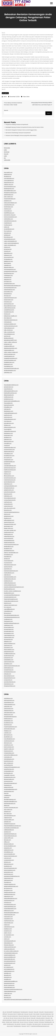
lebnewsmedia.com (9, 779)
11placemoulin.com (9, 441)
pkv (5, 158)
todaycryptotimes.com (10, 947)
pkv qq (4, 1012)
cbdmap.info (7, 409)
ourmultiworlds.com (9, 178)
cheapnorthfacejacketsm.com (12, 767)
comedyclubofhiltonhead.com (12, 595)
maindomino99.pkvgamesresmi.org (40, 1026)
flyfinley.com (7, 425)
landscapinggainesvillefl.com (11, 912)
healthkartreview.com (9, 894)
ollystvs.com (7, 514)
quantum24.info (8, 566)
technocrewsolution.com (10, 217)
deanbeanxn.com (8, 411)
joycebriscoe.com (8, 722)
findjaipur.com (7, 730)
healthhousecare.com (9, 892)
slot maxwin (36, 1014)
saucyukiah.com (8, 172)
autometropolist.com (9, 854)
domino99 (9, 1012)
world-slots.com (8, 417)
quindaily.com (7, 973)
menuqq (31, 1022)
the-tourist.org (8, 231)
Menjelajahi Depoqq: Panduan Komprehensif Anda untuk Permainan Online (25, 127)
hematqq (41, 1022)
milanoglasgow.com (9, 328)
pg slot (31, 1014)
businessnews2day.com (10, 577)
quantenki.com (8, 568)
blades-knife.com (8, 528)
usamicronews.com (9, 661)
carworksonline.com (9, 204)
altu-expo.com (8, 813)
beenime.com (7, 603)
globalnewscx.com (8, 516)
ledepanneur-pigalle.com (10, 316)
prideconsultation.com (10, 427)
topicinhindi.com (8, 389)
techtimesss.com (8, 206)
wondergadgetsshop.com (10, 789)
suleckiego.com (8, 372)
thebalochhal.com (8, 710)
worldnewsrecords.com (10, 579)
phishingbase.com (8, 667)
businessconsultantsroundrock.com (13, 989)
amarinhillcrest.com (9, 229)
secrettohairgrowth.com (10, 287)
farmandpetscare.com (10, 498)
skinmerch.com (8, 743)
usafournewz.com (8, 708)
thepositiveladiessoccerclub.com (12, 825)
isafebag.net (7, 235)
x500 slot (5, 1014)
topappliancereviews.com (10, 358)
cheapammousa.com (9, 823)
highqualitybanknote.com (10, 898)
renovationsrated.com (9, 961)
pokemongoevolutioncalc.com (12, 665)
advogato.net (7, 233)
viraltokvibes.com (8, 219)
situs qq (26, 1014)
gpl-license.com (8, 888)
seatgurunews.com (9, 791)
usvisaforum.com (8, 745)
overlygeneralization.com (10, 486)
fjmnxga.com (7, 295)
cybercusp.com (8, 993)
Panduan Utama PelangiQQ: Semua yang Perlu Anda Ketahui (21, 135)
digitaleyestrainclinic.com (10, 348)
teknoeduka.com (8, 943)
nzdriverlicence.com (9, 926)
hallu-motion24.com (9, 332)
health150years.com (9, 213)
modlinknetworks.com (9, 653)
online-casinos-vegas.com (11, 352)
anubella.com (7, 979)
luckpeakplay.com (8, 659)
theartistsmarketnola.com (10, 320)
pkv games (5, 93)
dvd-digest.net (8, 318)
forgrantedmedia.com (9, 198)
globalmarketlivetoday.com (11, 886)
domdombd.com (8, 639)
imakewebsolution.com (10, 419)
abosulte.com (7, 975)
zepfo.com (7, 939)
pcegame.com (8, 931)
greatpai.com (7, 831)
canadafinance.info (9, 310)
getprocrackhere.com (9, 643)
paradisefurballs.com (9, 461)
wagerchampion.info (9, 542)
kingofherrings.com (9, 273)
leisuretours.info (8, 494)
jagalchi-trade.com (9, 749)
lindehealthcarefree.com (10, 393)
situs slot (39, 1016)
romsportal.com (8, 680)
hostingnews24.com (9, 900)
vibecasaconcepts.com (10, 564)
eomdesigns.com (8, 554)
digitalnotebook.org (9, 451)
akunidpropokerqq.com (10, 799)
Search (6, 110)
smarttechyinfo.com (9, 449)
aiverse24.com (8, 977)
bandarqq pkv (16, 1012)
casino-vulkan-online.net (10, 342)
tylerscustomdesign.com (10, 202)
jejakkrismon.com (8, 261)
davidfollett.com (8, 737)
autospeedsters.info (9, 540)
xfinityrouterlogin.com (9, 354)
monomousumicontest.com (11, 544)
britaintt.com (7, 995)
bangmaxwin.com (8, 299)
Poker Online (26, 96)
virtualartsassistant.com (10, 597)
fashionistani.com (8, 878)
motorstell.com (8, 211)
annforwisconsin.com (9, 728)
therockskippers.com (9, 334)
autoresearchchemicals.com (11, 368)
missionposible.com (9, 350)
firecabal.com (7, 882)
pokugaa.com (7, 674)
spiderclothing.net (8, 787)
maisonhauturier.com (9, 914)
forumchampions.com (10, 186)
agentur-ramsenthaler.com (11, 552)
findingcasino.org (8, 534)
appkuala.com (7, 279)
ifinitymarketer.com (9, 649)
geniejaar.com (7, 437)
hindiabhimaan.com (9, 362)
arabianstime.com (8, 850)
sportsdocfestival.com (9, 682)
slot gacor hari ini (12, 1014)
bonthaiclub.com (8, 773)
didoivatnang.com (8, 864)
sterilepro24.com (8, 581)
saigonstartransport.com (10, 297)
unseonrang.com (8, 506)
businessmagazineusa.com (11, 570)
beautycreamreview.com (10, 856)
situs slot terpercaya (45, 1014)
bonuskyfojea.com (8, 629)
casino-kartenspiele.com (10, 241)
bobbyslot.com (8, 439)
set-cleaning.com (8, 967)
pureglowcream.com (9, 283)
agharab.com (7, 821)
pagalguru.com (8, 928)
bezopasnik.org (8, 293)
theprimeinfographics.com (11, 599)
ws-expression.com (9, 935)
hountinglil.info (7, 429)
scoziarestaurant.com (9, 963)
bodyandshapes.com (9, 987)
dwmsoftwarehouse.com (10, 868)
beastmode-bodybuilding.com (12, 401)
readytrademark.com (9, 959)
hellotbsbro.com (8, 496)
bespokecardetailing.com (10, 801)
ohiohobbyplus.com (9, 759)
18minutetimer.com (9, 476)
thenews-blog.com (9, 945)
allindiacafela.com (8, 338)
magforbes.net (8, 223)
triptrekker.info (7, 556)
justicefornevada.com (9, 492)
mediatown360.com (9, 346)
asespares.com (8, 848)
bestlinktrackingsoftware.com (11, 623)
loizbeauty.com (8, 255)
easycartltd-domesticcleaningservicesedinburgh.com (18, 999)
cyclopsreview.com (9, 860)
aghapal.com (7, 811)
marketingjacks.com (9, 356)
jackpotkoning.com (9, 651)
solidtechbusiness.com (10, 583)
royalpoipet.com (8, 619)
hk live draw (7, 148)
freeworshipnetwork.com (10, 836)
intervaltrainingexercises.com (11, 615)
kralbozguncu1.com (9, 910)
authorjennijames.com (10, 815)
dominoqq (6, 152)
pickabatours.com (8, 399)
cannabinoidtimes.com (10, 465)
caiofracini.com (8, 502)
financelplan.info (8, 403)
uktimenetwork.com (9, 700)
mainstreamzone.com (9, 480)
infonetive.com (8, 301)
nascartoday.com (8, 922)
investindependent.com (10, 908)
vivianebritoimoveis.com (10, 221)
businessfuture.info (9, 405)
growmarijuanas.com (9, 482)
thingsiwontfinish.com (9, 686)
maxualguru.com (8, 453)
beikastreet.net (8, 174)
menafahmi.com (8, 918)
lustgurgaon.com (8, 435)
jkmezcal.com (7, 613)
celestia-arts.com (8, 184)
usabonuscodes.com (9, 949)
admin (5, 96)
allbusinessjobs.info (9, 395)
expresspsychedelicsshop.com (12, 876)
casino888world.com (9, 609)
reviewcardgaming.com (10, 585)
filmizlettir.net (7, 176)
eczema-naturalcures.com (11, 807)
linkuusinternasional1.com (10, 783)
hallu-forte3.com (8, 330)
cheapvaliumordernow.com (11, 601)
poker (5, 150)
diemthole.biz (7, 263)
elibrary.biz (6, 805)
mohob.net (7, 445)
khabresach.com (8, 364)
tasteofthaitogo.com (9, 289)
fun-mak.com (7, 607)
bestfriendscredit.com (9, 803)
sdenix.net (6, 227)
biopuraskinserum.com (10, 305)
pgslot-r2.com (7, 933)
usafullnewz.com (8, 698)
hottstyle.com (7, 902)
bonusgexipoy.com (9, 633)
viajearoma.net (8, 817)
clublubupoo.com (8, 625)
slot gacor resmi (37, 1024)
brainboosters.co (8, 718)
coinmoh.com (7, 858)
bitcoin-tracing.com (9, 985)
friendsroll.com (8, 785)
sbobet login (16, 1022)
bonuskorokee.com (9, 631)
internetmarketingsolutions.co (11, 512)
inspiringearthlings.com (10, 906)
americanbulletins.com (10, 846)
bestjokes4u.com (8, 433)
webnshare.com (8, 484)
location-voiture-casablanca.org (12, 591)
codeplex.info (7, 795)
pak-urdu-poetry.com (9, 508)
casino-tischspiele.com (10, 245)
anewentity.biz (7, 277)
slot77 (28, 1026)
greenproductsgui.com (10, 467)
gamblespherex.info (9, 550)
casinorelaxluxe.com (9, 635)
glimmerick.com (8, 735)
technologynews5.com (10, 941)
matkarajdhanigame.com (10, 413)
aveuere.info (7, 463)
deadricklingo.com (8, 546)
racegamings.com (8, 669)
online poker (7, 160)
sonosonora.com (8, 781)
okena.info (6, 797)
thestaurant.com (8, 621)
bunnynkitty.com (8, 291)
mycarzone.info (8, 562)
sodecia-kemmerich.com (10, 605)
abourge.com (7, 840)
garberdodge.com (8, 194)
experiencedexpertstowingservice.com (14, 587)
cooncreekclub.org (9, 180)
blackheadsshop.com (9, 589)
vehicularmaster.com (9, 712)
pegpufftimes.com (9, 182)
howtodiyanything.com (10, 904)
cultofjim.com (7, 732)
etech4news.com (8, 874)
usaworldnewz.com (9, 702)
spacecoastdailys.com (10, 957)
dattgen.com (7, 862)
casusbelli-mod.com (9, 775)
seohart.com (7, 965)
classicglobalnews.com (10, 991)
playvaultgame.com (9, 676)
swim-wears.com (8, 196)
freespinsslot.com (8, 459)
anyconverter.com (9, 257)
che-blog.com (7, 421)
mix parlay (48, 1020)
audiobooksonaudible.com (11, 981)
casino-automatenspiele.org (11, 243)
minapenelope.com (9, 753)
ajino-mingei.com (8, 763)
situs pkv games (49, 1012)
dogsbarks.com (8, 866)
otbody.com (7, 247)
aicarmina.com (8, 724)
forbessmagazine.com (10, 884)
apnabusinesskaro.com (10, 370)
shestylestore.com (8, 684)
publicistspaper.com (9, 971)
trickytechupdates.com (10, 360)
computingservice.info (10, 500)
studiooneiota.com (9, 532)
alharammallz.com (9, 844)
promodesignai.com (9, 969)
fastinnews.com (8, 645)
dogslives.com (7, 518)
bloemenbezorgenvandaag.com (12, 285)
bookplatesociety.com (9, 777)
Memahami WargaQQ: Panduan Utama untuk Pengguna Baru (21, 130)
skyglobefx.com (8, 548)
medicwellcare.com (9, 572)
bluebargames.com (9, 188)
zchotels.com (7, 937)
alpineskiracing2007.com (10, 340)
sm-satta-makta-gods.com (11, 951)
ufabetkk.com (7, 265)
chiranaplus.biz (8, 322)
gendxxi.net (7, 558)
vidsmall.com (7, 575)
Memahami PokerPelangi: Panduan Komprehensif (18, 132)
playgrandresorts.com (9, 678)
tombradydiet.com (9, 771)
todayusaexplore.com (9, 704)
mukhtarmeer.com (9, 920)
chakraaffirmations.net (10, 431)
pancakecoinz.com (9, 423)
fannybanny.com (8, 647)
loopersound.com (8, 751)
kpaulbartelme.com (9, 593)
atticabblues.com (8, 852)
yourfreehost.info (8, 765)
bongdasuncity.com (9, 455)
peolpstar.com (7, 200)
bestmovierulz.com (9, 747)
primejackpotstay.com (10, 672)
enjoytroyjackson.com (9, 870)
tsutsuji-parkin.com (9, 819)
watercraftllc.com (8, 838)
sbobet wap (20, 1014)
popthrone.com (8, 415)
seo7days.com (8, 281)
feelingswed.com (8, 880)
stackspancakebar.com (10, 324)
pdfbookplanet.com (9, 520)
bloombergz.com (8, 237)
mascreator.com (8, 916)
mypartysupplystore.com (10, 726)
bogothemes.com (8, 761)
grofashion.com (8, 663)
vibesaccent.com (8, 714)
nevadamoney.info (9, 312)
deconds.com (7, 997)
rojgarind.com (7, 471)
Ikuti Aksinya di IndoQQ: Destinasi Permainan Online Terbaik (13, 104)
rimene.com (7, 314)
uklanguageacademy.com (11, 391)
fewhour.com (7, 473)
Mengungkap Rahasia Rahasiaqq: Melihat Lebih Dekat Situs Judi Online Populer (41, 104)
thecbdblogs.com (8, 366)
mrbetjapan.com (8, 275)
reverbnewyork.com (9, 741)
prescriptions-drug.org (9, 215)
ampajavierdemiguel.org (10, 716)
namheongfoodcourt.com (11, 326)
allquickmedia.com (9, 267)
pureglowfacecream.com (10, 271)
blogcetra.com (8, 510)
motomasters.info (8, 560)
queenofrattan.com (9, 522)
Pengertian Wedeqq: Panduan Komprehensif (17, 124)
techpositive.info (8, 504)
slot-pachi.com (8, 457)
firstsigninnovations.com (10, 192)
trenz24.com (7, 251)
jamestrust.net (8, 249)
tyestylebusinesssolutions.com (12, 617)
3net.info (6, 793)
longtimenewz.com (9, 655)
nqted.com (7, 924)
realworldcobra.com (9, 536)
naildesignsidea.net (9, 829)
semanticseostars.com (10, 478)
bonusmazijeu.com (9, 627)
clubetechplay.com (9, 637)
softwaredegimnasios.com (11, 953)
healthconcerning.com (10, 469)
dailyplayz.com (8, 641)
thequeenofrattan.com (10, 524)
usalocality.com (8, 706)
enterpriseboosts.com (9, 239)
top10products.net (8, 397)
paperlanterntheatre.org (10, 834)
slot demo (42, 1020)
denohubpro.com (8, 526)
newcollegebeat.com (9, 739)
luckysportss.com (8, 657)
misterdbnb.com (8, 611)
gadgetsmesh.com (9, 490)
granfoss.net (7, 336)
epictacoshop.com (9, 303)
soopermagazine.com (9, 955)
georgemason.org (8, 387)
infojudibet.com (8, 407)
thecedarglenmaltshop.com (11, 385)
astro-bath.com (8, 809)
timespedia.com (8, 259)
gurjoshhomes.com (9, 769)
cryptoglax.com (8, 757)
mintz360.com (7, 443)
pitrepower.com (8, 344)
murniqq (36, 1022)
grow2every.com (8, 890)
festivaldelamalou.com (10, 190)
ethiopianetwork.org (9, 488)
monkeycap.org (8, 225)
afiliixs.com (7, 842)
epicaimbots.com (8, 872)
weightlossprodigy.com (10, 447)
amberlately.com (8, 720)
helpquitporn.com (8, 896)
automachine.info (8, 538)
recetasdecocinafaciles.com (11, 827)
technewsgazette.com (10, 269)
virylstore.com (7, 208)
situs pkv (6, 154)
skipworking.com (8, 253)
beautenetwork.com (9, 983)
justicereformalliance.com (11, 755)
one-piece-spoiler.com (10, 530)
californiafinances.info (9, 308)
